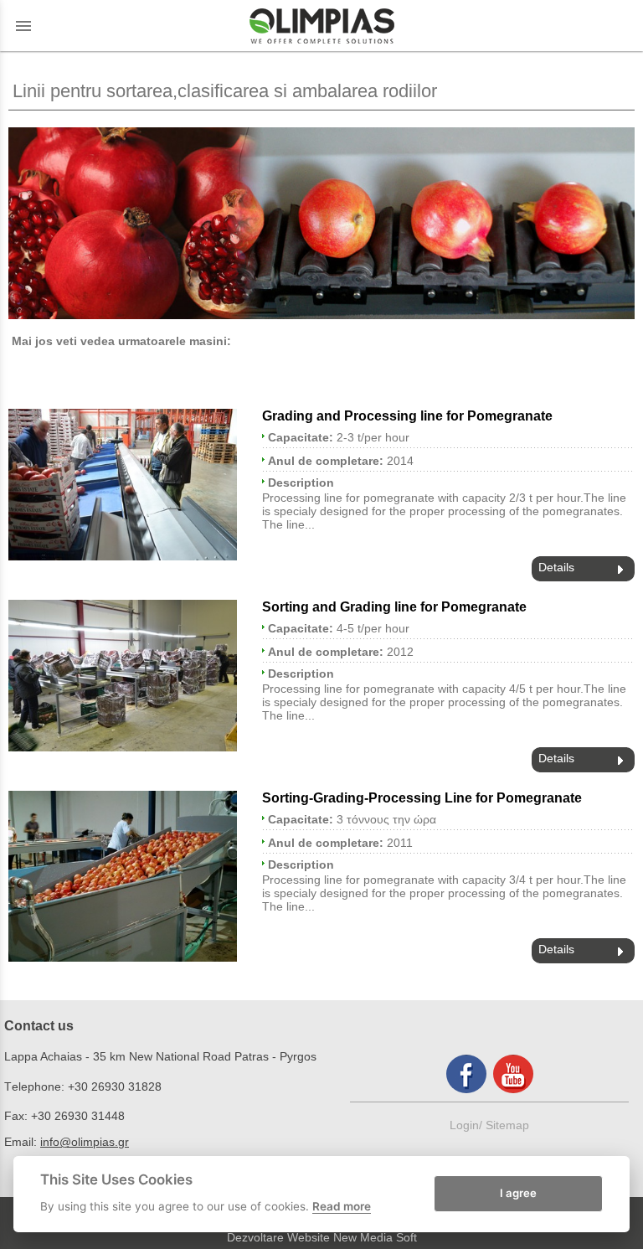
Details (556, 567)
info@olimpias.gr (84, 1141)
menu (23, 26)
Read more (341, 1206)
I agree (518, 1193)
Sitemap (507, 1125)
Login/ (468, 1125)
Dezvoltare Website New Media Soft (322, 1237)
